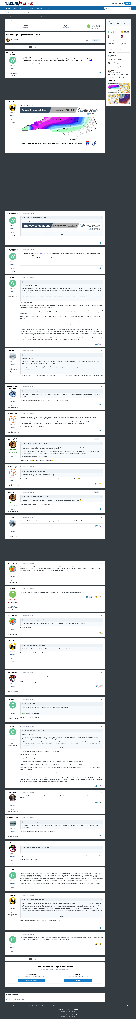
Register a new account (31, 980)
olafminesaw (12, 672)
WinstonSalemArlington (12, 53)
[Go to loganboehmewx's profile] (88, 26)
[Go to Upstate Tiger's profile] (12, 419)
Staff (19, 12)
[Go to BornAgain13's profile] (122, 32)
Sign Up (128, 3)
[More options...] (101, 53)
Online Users (26, 12)
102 (27, 47)
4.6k (13, 690)
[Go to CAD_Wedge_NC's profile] (12, 823)
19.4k (13, 295)
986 (13, 431)
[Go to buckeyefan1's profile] (8, 40)
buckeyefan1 (15, 39)
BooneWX (12, 102)
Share (88, 40)
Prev (10, 47)
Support (32, 8)
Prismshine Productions (116, 35)
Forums (7, 12)
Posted (27, 53)
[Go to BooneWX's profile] (12, 107)
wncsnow (12, 792)
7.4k (13, 580)
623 (13, 405)
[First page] (7, 47)
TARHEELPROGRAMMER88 (12, 387)
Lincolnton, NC (15, 432)
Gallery (13, 12)
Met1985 (12, 350)
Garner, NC (15, 407)
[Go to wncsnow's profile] (12, 797)
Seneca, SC (15, 458)
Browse (8, 8)
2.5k (13, 835)
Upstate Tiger (12, 413)
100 (20, 47)
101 (23, 47)
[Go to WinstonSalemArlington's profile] (12, 60)
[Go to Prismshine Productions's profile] (108, 36)
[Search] (129, 8)
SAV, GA (15, 296)
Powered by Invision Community (68, 1011)
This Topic (123, 8)
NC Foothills (15, 836)
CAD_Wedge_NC (12, 817)
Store (26, 8)
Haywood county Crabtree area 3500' (12, 371)
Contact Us (75, 1009)
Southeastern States (27, 41)
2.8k (13, 535)
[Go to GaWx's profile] (12, 283)
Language (61, 1009)
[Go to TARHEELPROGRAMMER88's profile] (12, 393)
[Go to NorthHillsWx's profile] (12, 568)
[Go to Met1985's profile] (12, 356)
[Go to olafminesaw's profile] (12, 678)
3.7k (13, 119)
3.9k (13, 72)
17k (13, 368)
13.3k (13, 606)
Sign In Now (78, 980)
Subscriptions (40, 8)
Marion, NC (15, 811)
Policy (47, 8)
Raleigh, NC (15, 582)
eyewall (12, 588)
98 (13, 47)
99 (16, 47)
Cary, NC (15, 536)
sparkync (12, 699)
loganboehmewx (95, 26)
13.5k (13, 456)
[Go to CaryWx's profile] (12, 523)
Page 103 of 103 (38, 47)
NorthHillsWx (12, 563)
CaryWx (12, 517)
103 (30, 47)
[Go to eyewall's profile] (12, 594)
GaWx (12, 278)
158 (13, 717)
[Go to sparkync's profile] (12, 705)
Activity (14, 8)
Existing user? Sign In (117, 3)
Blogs (20, 8)
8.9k (13, 809)
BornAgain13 (127, 31)
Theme (68, 1009)
